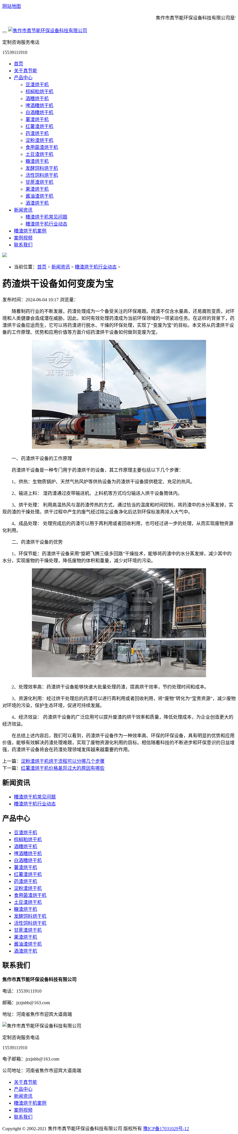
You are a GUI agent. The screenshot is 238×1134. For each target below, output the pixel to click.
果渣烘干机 (37, 189)
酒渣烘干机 (37, 203)
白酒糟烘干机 (39, 112)
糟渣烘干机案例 (30, 230)
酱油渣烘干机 (39, 196)
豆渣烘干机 (37, 84)
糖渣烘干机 (37, 161)
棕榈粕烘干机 (39, 91)
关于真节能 (25, 70)
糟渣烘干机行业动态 (46, 223)
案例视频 (23, 237)
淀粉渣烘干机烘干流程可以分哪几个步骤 (62, 761)
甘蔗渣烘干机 (39, 182)
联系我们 (23, 244)
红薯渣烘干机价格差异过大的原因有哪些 (62, 768)
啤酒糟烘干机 (39, 105)
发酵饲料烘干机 (42, 168)
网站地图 (11, 6)
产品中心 (23, 77)
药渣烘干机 (37, 133)
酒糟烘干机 (37, 98)
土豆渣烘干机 (39, 154)
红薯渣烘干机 (39, 126)
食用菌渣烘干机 (42, 147)
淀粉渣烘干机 (39, 140)
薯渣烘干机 (37, 119)
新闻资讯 (23, 210)
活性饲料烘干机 (42, 175)
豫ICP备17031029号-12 (166, 1128)
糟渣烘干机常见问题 (46, 216)
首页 (18, 63)
